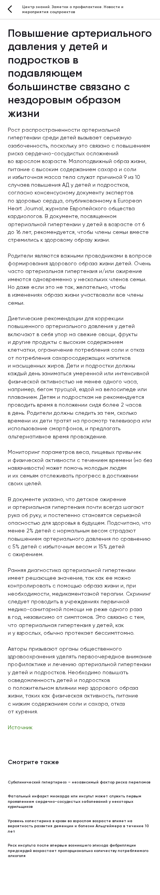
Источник (20, 727)
